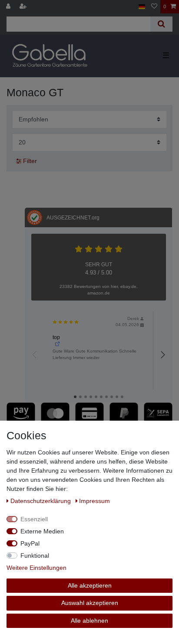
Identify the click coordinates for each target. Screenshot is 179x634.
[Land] (142, 6)
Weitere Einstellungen (36, 567)
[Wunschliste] (154, 6)
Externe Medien (42, 531)
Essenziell (34, 519)
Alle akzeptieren (90, 585)
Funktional (34, 555)
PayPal (30, 543)
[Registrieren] (24, 6)
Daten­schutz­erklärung (41, 500)
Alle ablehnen (89, 620)
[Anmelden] (9, 6)
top (56, 337)
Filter (29, 160)
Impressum (94, 500)
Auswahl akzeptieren (89, 602)
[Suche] (161, 24)
